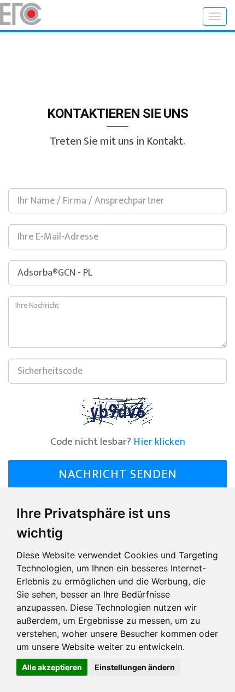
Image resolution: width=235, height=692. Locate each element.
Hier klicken (159, 441)
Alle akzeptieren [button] (52, 667)
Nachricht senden (117, 474)
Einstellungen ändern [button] (135, 667)
